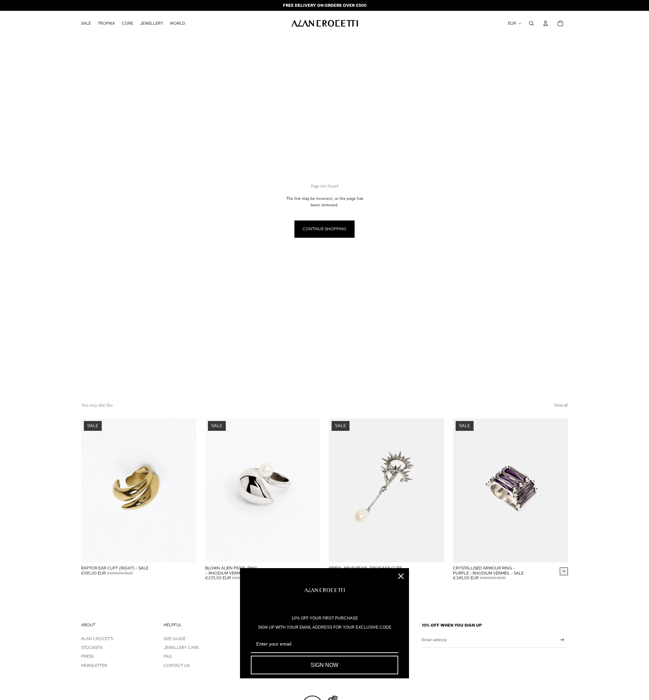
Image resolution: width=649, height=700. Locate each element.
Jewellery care (181, 647)
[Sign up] (562, 640)
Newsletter (94, 665)
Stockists (91, 647)
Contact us (177, 665)
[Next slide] (186, 490)
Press (87, 656)
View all (561, 405)
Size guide (175, 638)
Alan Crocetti (97, 638)
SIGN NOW (324, 665)
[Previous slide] (91, 490)
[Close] (401, 576)
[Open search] (531, 23)
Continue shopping (324, 229)
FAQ (168, 656)
